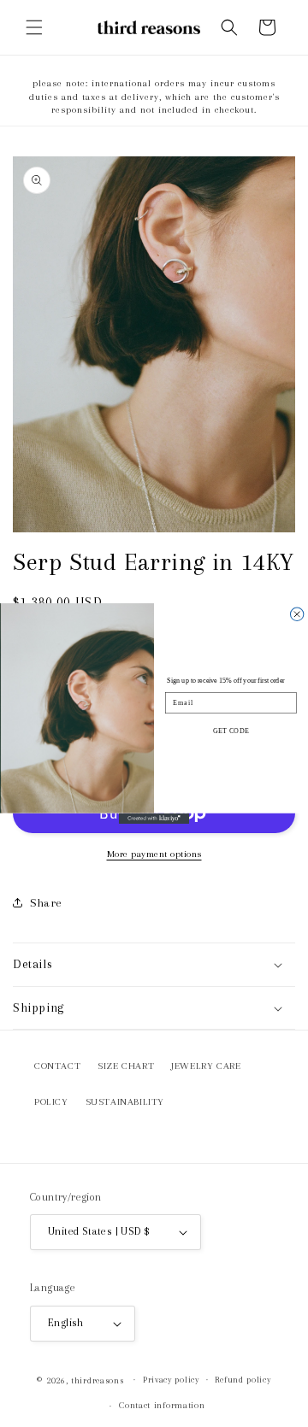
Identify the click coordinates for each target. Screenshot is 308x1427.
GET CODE (231, 731)
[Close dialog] (296, 614)
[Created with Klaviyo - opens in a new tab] (154, 818)
